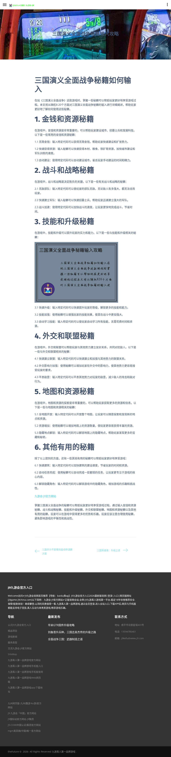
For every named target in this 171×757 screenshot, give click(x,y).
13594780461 (128, 631)
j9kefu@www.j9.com (132, 638)
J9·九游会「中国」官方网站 (22, 713)
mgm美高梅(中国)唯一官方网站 (24, 730)
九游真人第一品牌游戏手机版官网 (25, 671)
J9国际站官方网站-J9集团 (21, 719)
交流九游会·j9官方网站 (20, 648)
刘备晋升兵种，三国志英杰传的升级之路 (72, 632)
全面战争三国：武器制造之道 (65, 639)
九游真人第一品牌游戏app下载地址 (25, 689)
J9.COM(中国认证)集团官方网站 (24, 724)
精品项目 (12, 630)
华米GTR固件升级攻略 (61, 625)
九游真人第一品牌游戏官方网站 (24, 660)
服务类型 (12, 642)
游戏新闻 (12, 636)
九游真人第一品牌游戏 (63, 751)
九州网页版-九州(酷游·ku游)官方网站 (24, 705)
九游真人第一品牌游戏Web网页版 (24, 679)
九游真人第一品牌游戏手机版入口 (25, 666)
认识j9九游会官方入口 (19, 624)
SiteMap (12, 654)
